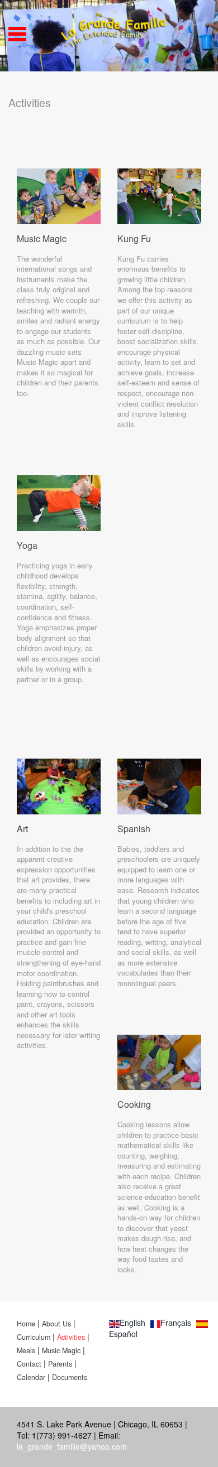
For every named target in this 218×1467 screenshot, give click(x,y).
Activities (71, 1337)
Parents (60, 1364)
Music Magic (62, 1350)
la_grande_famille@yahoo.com (72, 1446)
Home (26, 1324)
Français (175, 1322)
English (132, 1322)
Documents (69, 1377)
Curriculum (35, 1337)
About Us (56, 1324)
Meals (26, 1350)
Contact (30, 1364)
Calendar (31, 1377)
